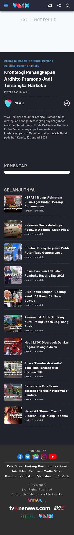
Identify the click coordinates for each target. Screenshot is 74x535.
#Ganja (22, 60)
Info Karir (62, 476)
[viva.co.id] (37, 500)
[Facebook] (20, 456)
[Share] (59, 5)
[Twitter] (27, 456)
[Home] (21, 5)
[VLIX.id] (46, 516)
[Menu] (5, 5)
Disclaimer (45, 476)
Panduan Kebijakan (20, 476)
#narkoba (10, 60)
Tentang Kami (35, 466)
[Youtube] (53, 456)
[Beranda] (50, 5)
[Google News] (35, 456)
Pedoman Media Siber (45, 471)
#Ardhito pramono (41, 60)
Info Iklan (19, 471)
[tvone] (29, 508)
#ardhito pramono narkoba (21, 65)
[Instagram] (44, 456)
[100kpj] (59, 508)
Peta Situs (15, 466)
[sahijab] (28, 516)
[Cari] (68, 5)
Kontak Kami (57, 466)
